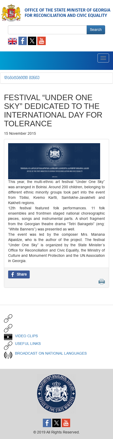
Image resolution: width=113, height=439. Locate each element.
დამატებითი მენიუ (21, 78)
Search (96, 29)
